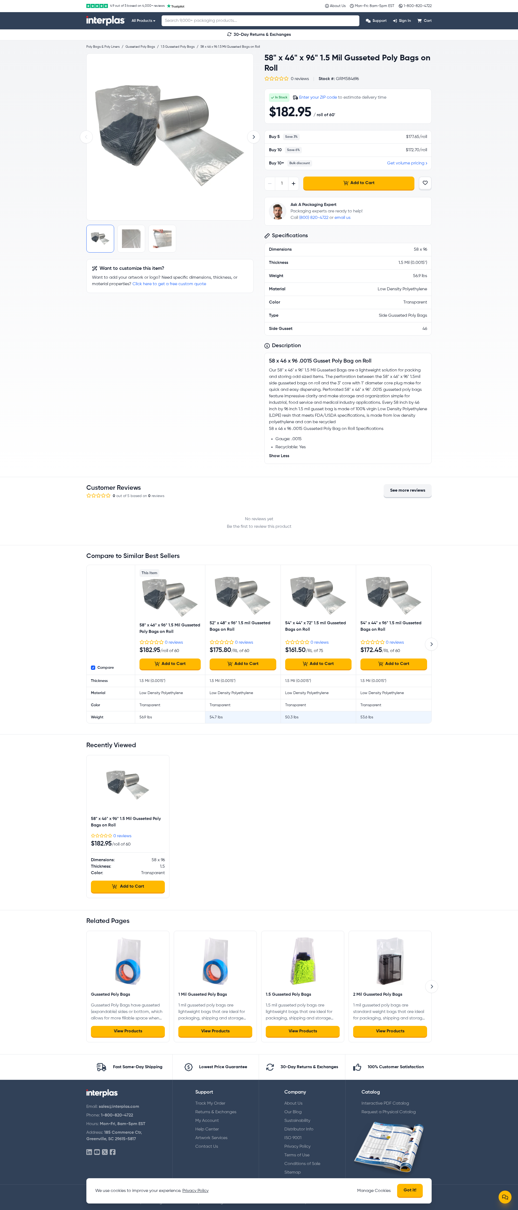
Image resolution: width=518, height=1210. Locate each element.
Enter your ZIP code (318, 97)
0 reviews (174, 642)
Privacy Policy (297, 1146)
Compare (105, 668)
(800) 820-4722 (313, 218)
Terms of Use (296, 1155)
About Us (293, 1103)
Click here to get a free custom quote (169, 284)
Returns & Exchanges (215, 1112)
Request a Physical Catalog (389, 1112)
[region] (170, 136)
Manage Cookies (374, 1191)
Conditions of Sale (302, 1164)
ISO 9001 (292, 1138)
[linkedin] (89, 1152)
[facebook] (112, 1152)
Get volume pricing (405, 163)
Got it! (410, 1190)
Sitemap (292, 1172)
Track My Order (210, 1103)
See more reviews (407, 490)
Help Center (207, 1129)
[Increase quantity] (293, 183)
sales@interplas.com (119, 1107)
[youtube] (97, 1152)
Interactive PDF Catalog (385, 1103)
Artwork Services (211, 1138)
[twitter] (105, 1152)
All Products (142, 21)
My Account (207, 1121)
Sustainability (297, 1121)
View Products (128, 1031)
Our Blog (293, 1112)
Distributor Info (298, 1129)
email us (342, 218)
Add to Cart (362, 183)
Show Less (279, 456)
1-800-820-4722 (117, 1115)
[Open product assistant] (505, 1197)
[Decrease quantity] (270, 183)
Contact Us (206, 1146)
